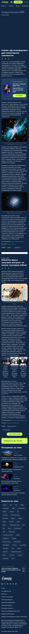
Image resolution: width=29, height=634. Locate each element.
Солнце (17, 535)
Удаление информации (8, 602)
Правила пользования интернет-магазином (14, 616)
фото (13, 558)
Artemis (4, 505)
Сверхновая (11, 531)
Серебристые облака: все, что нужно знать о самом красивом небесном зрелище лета (14, 458)
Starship (12, 511)
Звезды (20, 518)
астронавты (23, 545)
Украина (14, 538)
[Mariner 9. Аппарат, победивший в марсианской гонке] (7, 465)
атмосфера (5, 548)
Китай (18, 521)
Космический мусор (14, 525)
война (18, 548)
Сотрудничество (6, 591)
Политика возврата (7, 599)
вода (13, 548)
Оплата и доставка (7, 596)
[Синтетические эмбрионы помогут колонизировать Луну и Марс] (7, 477)
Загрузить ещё (14, 434)
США (4, 531)
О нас (3, 588)
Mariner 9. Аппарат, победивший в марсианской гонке (11, 470)
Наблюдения (17, 451)
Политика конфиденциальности (10, 611)
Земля (4, 521)
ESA (11, 505)
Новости (3, 6)
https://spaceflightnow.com (19, 420)
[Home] (4, 2)
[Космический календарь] (11, 2)
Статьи (11, 6)
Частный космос (6, 429)
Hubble (8, 247)
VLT (18, 511)
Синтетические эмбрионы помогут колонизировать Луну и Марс (11, 482)
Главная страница (5, 11)
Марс (9, 528)
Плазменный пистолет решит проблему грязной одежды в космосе (13, 493)
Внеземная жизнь (15, 515)
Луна (23, 525)
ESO (16, 505)
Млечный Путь (17, 528)
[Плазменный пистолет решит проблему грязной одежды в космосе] (7, 489)
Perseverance (21, 508)
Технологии (25, 6)
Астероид (5, 515)
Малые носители (11, 426)
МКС (4, 528)
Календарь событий (7, 608)
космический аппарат (16, 551)
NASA (13, 508)
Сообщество (18, 2)
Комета (4, 525)
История (11, 521)
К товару (19, 95)
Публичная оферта (6, 605)
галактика (5, 551)
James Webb (6, 508)
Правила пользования (7, 613)
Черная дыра (17, 541)
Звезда (13, 518)
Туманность (17, 247)
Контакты (4, 594)
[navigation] (24, 2)
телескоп (19, 555)
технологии (5, 558)
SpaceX (4, 511)
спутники (12, 555)
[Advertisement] (14, 33)
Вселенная (5, 518)
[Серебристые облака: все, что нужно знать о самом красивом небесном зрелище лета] (7, 453)
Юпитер (15, 545)
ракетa (4, 555)
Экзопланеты (6, 545)
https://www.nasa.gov (17, 241)
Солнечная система (7, 535)
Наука (17, 6)
